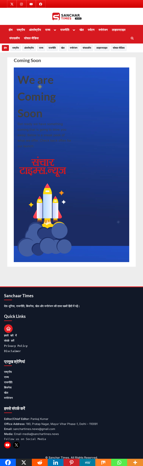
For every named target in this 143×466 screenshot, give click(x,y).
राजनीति (64, 30)
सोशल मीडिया (31, 38)
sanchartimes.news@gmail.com (34, 429)
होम (10, 30)
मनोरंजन (103, 30)
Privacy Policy (16, 346)
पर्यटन (91, 30)
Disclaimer (12, 351)
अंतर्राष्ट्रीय (35, 30)
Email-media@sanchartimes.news (36, 434)
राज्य (47, 30)
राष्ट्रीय (21, 30)
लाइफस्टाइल (118, 30)
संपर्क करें (9, 340)
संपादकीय (14, 38)
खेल (82, 30)
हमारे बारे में (10, 335)
